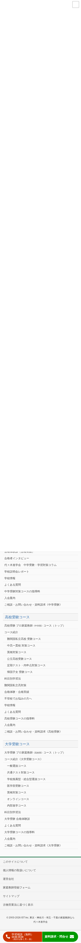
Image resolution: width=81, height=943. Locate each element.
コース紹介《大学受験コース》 (23, 759)
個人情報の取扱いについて (19, 870)
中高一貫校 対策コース (21, 645)
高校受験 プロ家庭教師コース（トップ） (34, 625)
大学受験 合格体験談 (17, 818)
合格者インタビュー (16, 558)
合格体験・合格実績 (16, 691)
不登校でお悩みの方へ (18, 698)
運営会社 (8, 878)
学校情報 (9, 578)
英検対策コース (16, 652)
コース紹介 (11, 632)
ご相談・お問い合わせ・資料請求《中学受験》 (33, 604)
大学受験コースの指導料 (19, 832)
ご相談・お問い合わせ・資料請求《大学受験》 (33, 845)
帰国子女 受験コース (20, 671)
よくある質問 (12, 584)
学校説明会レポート (16, 571)
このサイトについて (15, 861)
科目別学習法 (12, 678)
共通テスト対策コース (21, 772)
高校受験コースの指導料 (19, 718)
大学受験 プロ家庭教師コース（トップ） (34, 752)
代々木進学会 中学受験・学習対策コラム (30, 564)
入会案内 (9, 598)
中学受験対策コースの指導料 (22, 591)
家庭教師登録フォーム (16, 887)
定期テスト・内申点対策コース (26, 665)
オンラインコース (18, 799)
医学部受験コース (18, 785)
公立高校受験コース (19, 658)
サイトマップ (11, 896)
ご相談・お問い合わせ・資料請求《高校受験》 (33, 731)
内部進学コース (16, 805)
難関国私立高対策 (15, 685)
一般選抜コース (16, 765)
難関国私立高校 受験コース (24, 638)
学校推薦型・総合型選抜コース (26, 779)
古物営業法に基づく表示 (18, 904)
